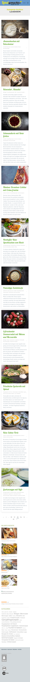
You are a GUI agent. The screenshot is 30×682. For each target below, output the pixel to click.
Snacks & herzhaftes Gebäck (8, 246)
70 (24, 517)
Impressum (9, 649)
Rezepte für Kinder (7, 634)
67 (14, 517)
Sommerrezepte (6, 48)
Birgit (8, 339)
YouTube (19, 649)
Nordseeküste (6, 140)
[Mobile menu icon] (28, 3)
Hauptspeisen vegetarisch (14, 339)
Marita (9, 630)
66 (11, 517)
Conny (14, 615)
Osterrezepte (5, 292)
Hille (15, 92)
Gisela (20, 620)
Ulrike (16, 246)
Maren (19, 46)
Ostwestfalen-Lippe (22, 392)
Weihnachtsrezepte (19, 640)
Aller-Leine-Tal (5, 611)
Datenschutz (4, 649)
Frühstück (22, 617)
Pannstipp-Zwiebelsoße (13, 287)
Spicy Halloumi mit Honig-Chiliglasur (9, 556)
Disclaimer (15, 649)
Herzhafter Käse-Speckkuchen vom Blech (13, 241)
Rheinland (23, 245)
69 (21, 517)
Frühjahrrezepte (9, 435)
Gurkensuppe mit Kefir (13, 489)
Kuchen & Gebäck (14, 46)
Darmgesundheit (6, 492)
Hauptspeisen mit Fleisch (16, 245)
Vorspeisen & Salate (20, 92)
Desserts (8, 192)
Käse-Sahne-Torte (10, 432)
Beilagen (5, 92)
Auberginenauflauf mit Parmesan (8, 540)
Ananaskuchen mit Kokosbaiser (11, 42)
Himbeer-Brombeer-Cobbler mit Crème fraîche (14, 188)
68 (17, 517)
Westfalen (18, 393)
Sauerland (18, 634)
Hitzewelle (22, 339)
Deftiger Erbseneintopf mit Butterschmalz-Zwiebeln (12, 603)
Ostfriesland (11, 292)
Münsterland (14, 630)
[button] (2, 679)
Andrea (4, 192)
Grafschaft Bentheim (6, 622)
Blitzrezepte (24, 614)
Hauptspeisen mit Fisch (7, 392)
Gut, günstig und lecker (15, 622)
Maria (6, 630)
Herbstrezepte (23, 626)
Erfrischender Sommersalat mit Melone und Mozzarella (14, 334)
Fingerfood (4, 617)
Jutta (7, 627)
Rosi (14, 634)
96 (13, 519)
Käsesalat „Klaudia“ (12, 89)
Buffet (10, 615)
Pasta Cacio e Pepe (5, 588)
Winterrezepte (11, 642)
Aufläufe (14, 611)
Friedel (15, 290)
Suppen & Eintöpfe (13, 495)
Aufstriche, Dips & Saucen (8, 290)
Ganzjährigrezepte (6, 46)
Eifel (24, 615)
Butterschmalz (4, 572)
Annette (10, 611)
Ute (15, 393)
